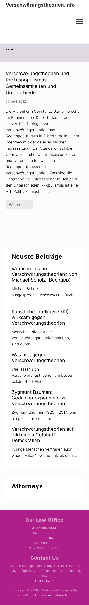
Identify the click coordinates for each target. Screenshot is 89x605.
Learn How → (44, 581)
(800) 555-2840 (44, 533)
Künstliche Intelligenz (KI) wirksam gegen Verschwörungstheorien (40, 317)
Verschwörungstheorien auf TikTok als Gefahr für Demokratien (43, 434)
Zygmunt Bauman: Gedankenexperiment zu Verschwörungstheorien (39, 397)
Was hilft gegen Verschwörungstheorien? (39, 357)
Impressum (43, 595)
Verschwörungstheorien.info (40, 5)
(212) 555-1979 (44, 538)
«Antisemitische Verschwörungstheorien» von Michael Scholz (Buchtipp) (44, 274)
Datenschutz (62, 595)
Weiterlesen (19, 205)
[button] (79, 21)
